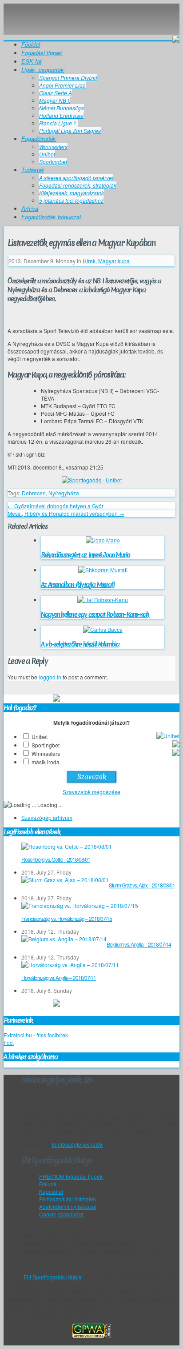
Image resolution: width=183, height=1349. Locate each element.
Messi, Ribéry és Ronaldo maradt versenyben (66, 513)
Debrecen (34, 493)
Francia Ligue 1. (58, 123)
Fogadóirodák (38, 138)
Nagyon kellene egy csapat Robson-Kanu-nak (95, 614)
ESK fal (31, 61)
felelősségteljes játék (77, 1144)
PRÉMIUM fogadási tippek (71, 1176)
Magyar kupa (114, 261)
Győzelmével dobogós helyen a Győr (55, 506)
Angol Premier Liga (62, 85)
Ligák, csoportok (42, 69)
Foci (9, 1042)
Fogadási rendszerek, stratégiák (77, 185)
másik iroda (46, 762)
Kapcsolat (51, 1191)
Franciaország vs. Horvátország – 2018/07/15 (66, 918)
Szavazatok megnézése (91, 791)
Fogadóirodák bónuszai (51, 217)
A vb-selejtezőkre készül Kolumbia (80, 644)
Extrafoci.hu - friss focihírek (36, 1035)
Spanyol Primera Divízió (68, 77)
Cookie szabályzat (61, 1214)
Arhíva (29, 208)
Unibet (47, 154)
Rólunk (47, 1184)
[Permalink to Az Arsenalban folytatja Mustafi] (102, 570)
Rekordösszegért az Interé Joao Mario (85, 554)
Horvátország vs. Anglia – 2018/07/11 (58, 977)
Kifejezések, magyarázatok (71, 193)
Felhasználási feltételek (67, 1199)
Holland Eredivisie (61, 115)
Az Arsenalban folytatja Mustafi (77, 584)
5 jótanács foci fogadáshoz (71, 200)
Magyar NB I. (54, 100)
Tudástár (32, 169)
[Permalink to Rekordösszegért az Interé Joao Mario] (103, 540)
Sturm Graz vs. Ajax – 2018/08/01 (142, 885)
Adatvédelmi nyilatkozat (67, 1206)
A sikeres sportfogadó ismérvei (76, 177)
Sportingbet (53, 161)
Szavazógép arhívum (46, 817)
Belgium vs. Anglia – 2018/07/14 (139, 944)
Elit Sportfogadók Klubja (91, 13)
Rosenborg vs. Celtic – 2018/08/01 (55, 859)
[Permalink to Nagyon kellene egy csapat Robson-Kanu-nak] (102, 599)
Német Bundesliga (61, 108)
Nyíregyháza (63, 493)
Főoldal (30, 44)
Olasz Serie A (55, 92)
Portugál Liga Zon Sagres (70, 130)
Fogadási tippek (41, 52)
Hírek (89, 261)
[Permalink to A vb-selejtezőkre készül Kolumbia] (103, 629)
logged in (50, 677)
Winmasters (53, 146)
